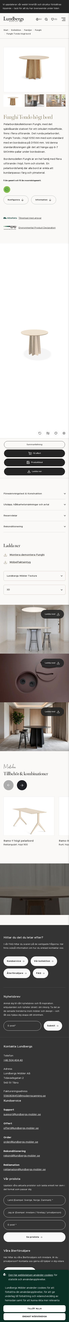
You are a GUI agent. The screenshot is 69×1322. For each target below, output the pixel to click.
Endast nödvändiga (34, 1316)
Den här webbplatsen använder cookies (30, 1275)
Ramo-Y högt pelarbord (18, 841)
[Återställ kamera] (48, 433)
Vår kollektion (42, 961)
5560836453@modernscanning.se (25, 1096)
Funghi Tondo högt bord (19, 34)
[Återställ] (40, 433)
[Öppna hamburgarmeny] (63, 19)
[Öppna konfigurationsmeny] (64, 433)
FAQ (38, 973)
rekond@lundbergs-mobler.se (22, 1155)
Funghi (38, 30)
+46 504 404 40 (13, 1060)
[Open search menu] (46, 19)
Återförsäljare (15, 973)
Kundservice (14, 961)
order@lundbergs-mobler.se (21, 1142)
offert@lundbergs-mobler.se (21, 1128)
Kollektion (16, 30)
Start (6, 30)
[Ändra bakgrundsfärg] (56, 433)
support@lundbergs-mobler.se (22, 1114)
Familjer (28, 30)
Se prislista (32, 1237)
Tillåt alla (34, 1309)
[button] (22, 785)
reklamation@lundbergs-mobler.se (25, 1169)
